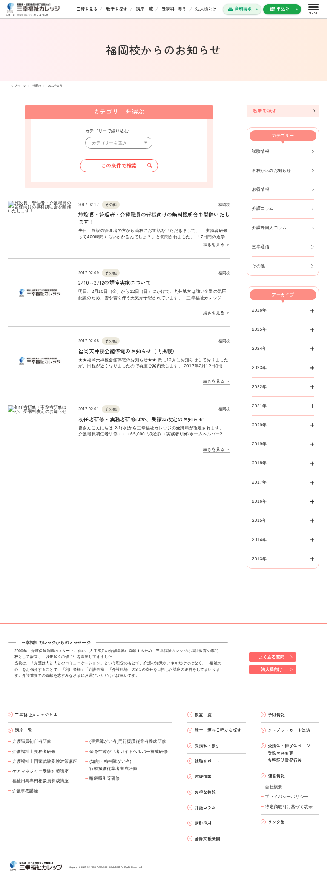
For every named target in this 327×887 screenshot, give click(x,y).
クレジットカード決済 (289, 730)
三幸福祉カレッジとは (36, 715)
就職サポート (207, 761)
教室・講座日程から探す (218, 730)
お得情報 (261, 189)
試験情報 (261, 151)
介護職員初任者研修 (31, 741)
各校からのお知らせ (271, 170)
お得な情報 (205, 792)
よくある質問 (271, 657)
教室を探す (116, 9)
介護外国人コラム (269, 227)
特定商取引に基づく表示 (289, 806)
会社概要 (273, 786)
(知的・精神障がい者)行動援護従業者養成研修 (113, 765)
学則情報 (276, 715)
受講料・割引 (174, 9)
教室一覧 (203, 715)
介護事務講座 (25, 790)
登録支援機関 (207, 838)
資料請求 (243, 8)
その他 (258, 265)
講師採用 (203, 823)
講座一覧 (144, 9)
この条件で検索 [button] (119, 165)
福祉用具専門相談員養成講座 (40, 780)
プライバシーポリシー (286, 796)
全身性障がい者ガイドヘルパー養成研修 (128, 751)
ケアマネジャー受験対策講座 (40, 771)
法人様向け (206, 9)
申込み (283, 8)
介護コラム (263, 208)
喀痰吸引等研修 (104, 778)
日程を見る (87, 9)
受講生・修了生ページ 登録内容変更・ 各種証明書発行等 (289, 753)
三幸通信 (261, 246)
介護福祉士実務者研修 (33, 751)
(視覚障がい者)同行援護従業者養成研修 (127, 741)
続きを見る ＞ (216, 245)
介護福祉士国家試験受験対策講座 (44, 761)
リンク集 (276, 822)
